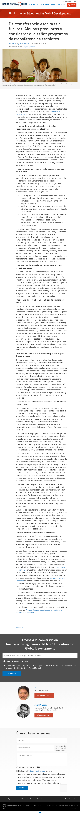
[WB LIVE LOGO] (71, 5)
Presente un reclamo (71, 799)
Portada (32, 4)
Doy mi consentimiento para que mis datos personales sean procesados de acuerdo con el (41, 666)
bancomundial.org (69, 1)
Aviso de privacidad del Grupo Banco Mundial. (23, 668)
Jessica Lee (13, 43)
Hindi (26, 661)
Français (32, 47)
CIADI (4, 808)
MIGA (39, 805)
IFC (35, 805)
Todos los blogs (43, 4)
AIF (32, 805)
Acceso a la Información (21, 799)
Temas (53, 4)
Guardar (22, 788)
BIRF (27, 805)
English (26, 47)
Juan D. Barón (23, 43)
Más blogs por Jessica (44, 696)
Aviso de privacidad (36, 771)
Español (20, 47)
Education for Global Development (48, 13)
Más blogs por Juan (43, 715)
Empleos (32, 799)
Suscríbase (12, 673)
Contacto (61, 4)
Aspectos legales (7, 799)
